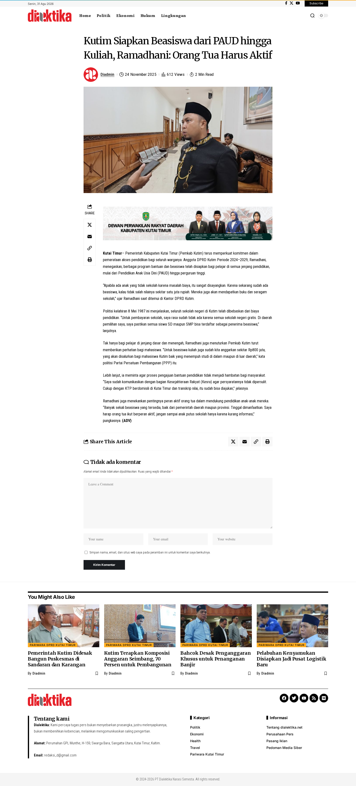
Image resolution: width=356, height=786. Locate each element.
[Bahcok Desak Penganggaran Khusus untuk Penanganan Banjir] (216, 625)
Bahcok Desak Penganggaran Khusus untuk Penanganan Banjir (215, 659)
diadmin (107, 74)
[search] (312, 15)
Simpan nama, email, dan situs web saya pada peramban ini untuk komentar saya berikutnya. (150, 552)
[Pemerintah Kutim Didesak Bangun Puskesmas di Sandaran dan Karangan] (63, 625)
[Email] (89, 236)
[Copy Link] (89, 248)
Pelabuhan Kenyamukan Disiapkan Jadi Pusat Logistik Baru (291, 659)
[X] (291, 3)
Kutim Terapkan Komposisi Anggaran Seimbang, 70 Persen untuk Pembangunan (137, 659)
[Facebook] (286, 3)
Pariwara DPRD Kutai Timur (53, 645)
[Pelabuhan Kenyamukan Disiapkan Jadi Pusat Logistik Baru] (292, 625)
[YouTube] (297, 3)
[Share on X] (89, 225)
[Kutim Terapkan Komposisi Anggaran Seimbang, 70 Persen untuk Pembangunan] (140, 625)
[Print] (89, 259)
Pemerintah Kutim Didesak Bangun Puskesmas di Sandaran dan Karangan (60, 659)
